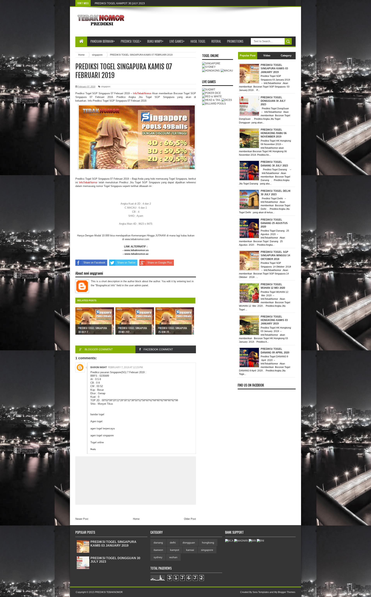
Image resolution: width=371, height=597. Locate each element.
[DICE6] (226, 100)
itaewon (158, 549)
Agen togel (96, 421)
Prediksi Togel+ (131, 41)
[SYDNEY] (209, 66)
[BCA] (229, 540)
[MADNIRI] (241, 540)
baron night (98, 367)
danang (158, 542)
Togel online (97, 442)
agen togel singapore (102, 435)
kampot (174, 549)
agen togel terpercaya (102, 428)
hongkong (208, 542)
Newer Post (81, 518)
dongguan (189, 542)
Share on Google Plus (159, 262)
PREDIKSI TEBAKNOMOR (109, 592)
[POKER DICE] (211, 93)
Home (136, 518)
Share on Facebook (94, 262)
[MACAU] (227, 70)
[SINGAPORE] (211, 63)
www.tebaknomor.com (137, 239)
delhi (173, 542)
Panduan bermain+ (102, 41)
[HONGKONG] (211, 70)
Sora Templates (261, 592)
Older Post (190, 518)
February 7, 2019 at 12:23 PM (125, 367)
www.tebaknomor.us (136, 250)
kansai (190, 549)
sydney (158, 557)
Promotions (235, 41)
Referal (216, 41)
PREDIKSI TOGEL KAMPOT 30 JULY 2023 (120, 3)
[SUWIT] (208, 89)
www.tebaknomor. (135, 253)
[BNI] (260, 540)
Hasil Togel (198, 41)
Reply (93, 449)
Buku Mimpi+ (155, 41)
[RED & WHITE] (212, 96)
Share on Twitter (126, 262)
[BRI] (252, 540)
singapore (105, 86)
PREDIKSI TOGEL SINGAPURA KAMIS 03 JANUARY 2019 (113, 543)
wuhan (173, 557)
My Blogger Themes (284, 592)
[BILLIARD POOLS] (214, 103)
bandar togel (97, 414)
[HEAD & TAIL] (211, 100)
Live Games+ (177, 41)
